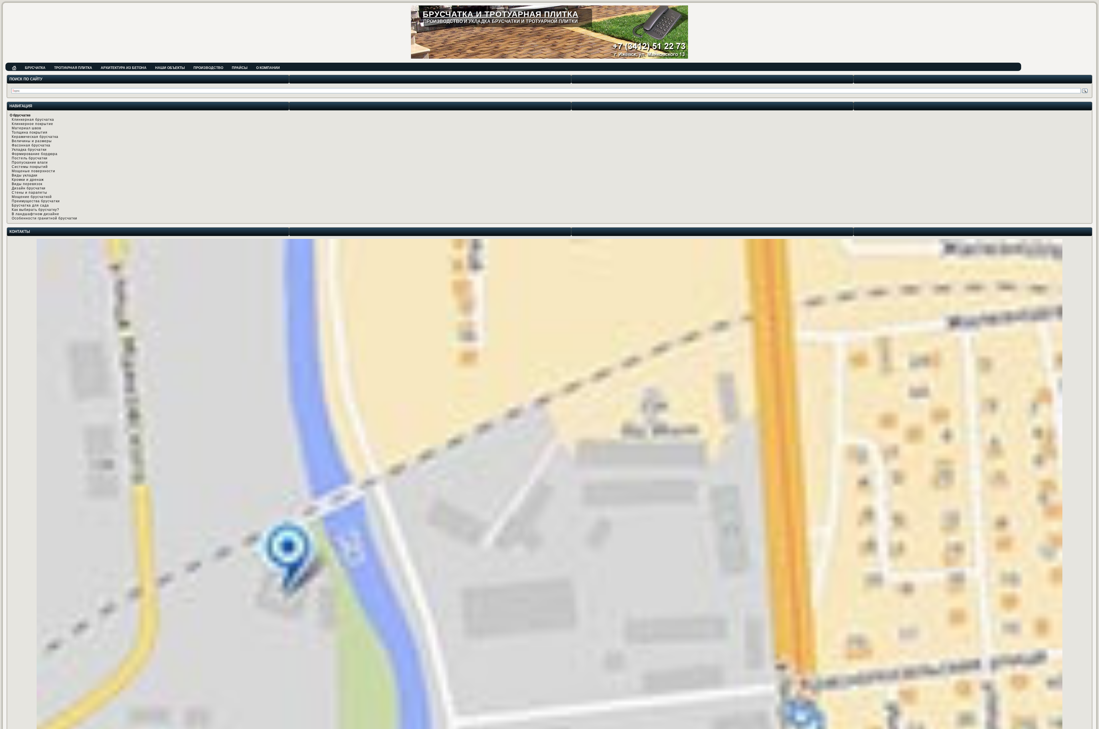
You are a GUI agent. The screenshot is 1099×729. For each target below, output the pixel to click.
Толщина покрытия (30, 132)
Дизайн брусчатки (29, 188)
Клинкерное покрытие (32, 124)
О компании (268, 68)
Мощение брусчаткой (32, 197)
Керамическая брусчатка (35, 137)
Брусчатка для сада (30, 205)
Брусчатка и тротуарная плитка (500, 14)
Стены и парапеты (29, 193)
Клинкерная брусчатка (33, 120)
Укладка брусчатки (29, 150)
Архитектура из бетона (124, 68)
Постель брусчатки (30, 158)
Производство (208, 68)
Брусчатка (35, 68)
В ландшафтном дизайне (35, 214)
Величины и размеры (32, 141)
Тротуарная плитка (73, 68)
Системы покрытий (30, 167)
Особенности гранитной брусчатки (44, 218)
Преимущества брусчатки (36, 201)
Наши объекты (170, 68)
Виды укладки (24, 175)
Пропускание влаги (30, 163)
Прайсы (240, 68)
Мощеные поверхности (33, 171)
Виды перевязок (27, 184)
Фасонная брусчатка (31, 145)
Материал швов (26, 128)
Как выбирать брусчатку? (35, 210)
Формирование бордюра (35, 154)
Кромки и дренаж (28, 180)
